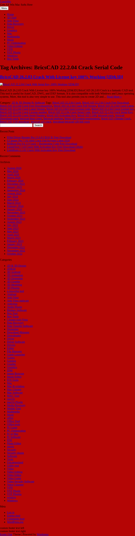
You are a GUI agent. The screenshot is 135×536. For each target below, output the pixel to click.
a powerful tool (15, 291)
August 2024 (14, 193)
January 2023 (14, 244)
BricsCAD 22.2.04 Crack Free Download (105, 102)
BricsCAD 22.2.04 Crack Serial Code (69, 112)
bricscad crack (106, 115)
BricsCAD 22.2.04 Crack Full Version (75, 105)
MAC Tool (13, 395)
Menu (4, 8)
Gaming (11, 360)
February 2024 (15, 206)
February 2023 (15, 241)
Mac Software (15, 392)
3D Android (13, 272)
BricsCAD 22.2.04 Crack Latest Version (22, 109)
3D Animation (15, 275)
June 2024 (12, 199)
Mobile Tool (14, 408)
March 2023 (14, 237)
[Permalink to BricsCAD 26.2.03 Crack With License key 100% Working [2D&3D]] (39, 84)
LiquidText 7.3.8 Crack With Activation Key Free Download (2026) (45, 146)
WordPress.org (15, 521)
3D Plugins (13, 287)
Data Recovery (15, 23)
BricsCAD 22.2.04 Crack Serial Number (22, 115)
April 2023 (13, 234)
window (11, 497)
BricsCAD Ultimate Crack (116, 118)
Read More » (114, 96)
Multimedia (13, 36)
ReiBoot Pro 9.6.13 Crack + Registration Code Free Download (42, 143)
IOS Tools (12, 379)
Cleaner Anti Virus (17, 319)
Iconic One (6, 534)
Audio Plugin (14, 306)
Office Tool (13, 421)
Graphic (11, 364)
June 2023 (12, 228)
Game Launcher (16, 354)
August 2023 (14, 221)
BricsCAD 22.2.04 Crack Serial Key (112, 112)
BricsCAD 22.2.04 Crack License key (113, 109)
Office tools (13, 424)
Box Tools (13, 58)
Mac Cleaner (14, 389)
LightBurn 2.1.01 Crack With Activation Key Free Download (41, 150)
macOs (11, 398)
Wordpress (43, 534)
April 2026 (13, 174)
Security (11, 449)
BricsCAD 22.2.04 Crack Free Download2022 (26, 105)
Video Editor (14, 475)
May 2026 (12, 171)
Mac (9, 33)
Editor (10, 348)
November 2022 (16, 250)
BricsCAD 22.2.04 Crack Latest (116, 105)
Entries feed (13, 515)
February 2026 (15, 180)
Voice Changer (15, 484)
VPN (10, 49)
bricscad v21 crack (41, 121)
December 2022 (16, 247)
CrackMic (5, 1)
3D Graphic (13, 281)
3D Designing (15, 278)
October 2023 (14, 215)
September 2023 (16, 218)
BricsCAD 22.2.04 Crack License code (68, 109)
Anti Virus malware (18, 300)
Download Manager (18, 332)
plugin (10, 446)
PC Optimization (16, 42)
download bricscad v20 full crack (71, 121)
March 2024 (14, 202)
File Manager (14, 351)
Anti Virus (13, 20)
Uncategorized (15, 462)
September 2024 (16, 190)
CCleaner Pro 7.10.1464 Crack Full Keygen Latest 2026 (38, 140)
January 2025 (14, 187)
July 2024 (12, 196)
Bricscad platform (53, 118)
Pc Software (38, 102)
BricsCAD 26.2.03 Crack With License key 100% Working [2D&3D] (61, 77)
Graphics (12, 30)
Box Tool (12, 313)
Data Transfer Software (20, 325)
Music (10, 39)
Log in (10, 512)
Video (10, 468)
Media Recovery (16, 405)
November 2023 (16, 212)
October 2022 (14, 253)
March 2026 (14, 177)
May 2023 (12, 231)
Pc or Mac (12, 433)
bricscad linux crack (31, 118)
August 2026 (14, 168)
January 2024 (14, 209)
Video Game (14, 478)
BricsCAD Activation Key (61, 115)
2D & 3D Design (21, 102)
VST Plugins (14, 494)
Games (11, 357)
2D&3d (11, 268)
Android (11, 294)
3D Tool (11, 17)
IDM (9, 370)
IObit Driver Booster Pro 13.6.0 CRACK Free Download (39, 137)
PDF (9, 440)
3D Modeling (14, 284)
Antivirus (12, 303)
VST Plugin (13, 52)
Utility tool (13, 465)
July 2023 (12, 225)
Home (10, 14)
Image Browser (15, 373)
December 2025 (16, 183)
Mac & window (16, 386)
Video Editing (14, 46)
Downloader (14, 335)
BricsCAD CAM (87, 115)
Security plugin (15, 452)
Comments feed (15, 518)
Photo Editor (14, 443)
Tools (10, 459)
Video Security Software (20, 481)
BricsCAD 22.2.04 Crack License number (23, 112)
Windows (12, 55)
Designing (12, 329)
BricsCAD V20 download (14, 121)
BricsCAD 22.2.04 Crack (66, 102)
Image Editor (14, 376)
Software (12, 456)
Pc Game (12, 427)
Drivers (11, 345)
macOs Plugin (15, 402)
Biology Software (17, 310)
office (10, 417)
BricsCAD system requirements (82, 118)
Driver (10, 27)
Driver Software (16, 341)
